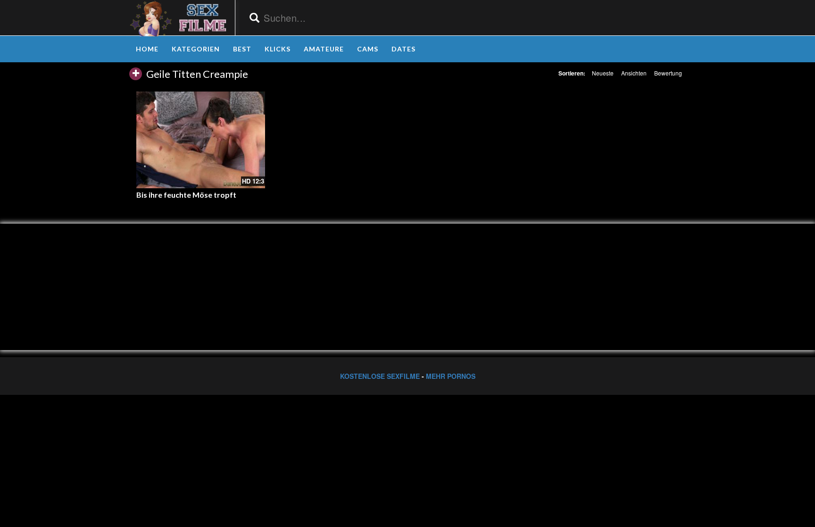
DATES (403, 49)
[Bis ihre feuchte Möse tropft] (200, 140)
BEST (242, 49)
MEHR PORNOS (450, 376)
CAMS (367, 49)
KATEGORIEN (196, 49)
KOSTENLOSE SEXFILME (380, 376)
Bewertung (668, 73)
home (147, 49)
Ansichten (634, 73)
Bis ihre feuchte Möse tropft (186, 194)
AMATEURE (324, 49)
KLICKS (278, 49)
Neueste (603, 73)
